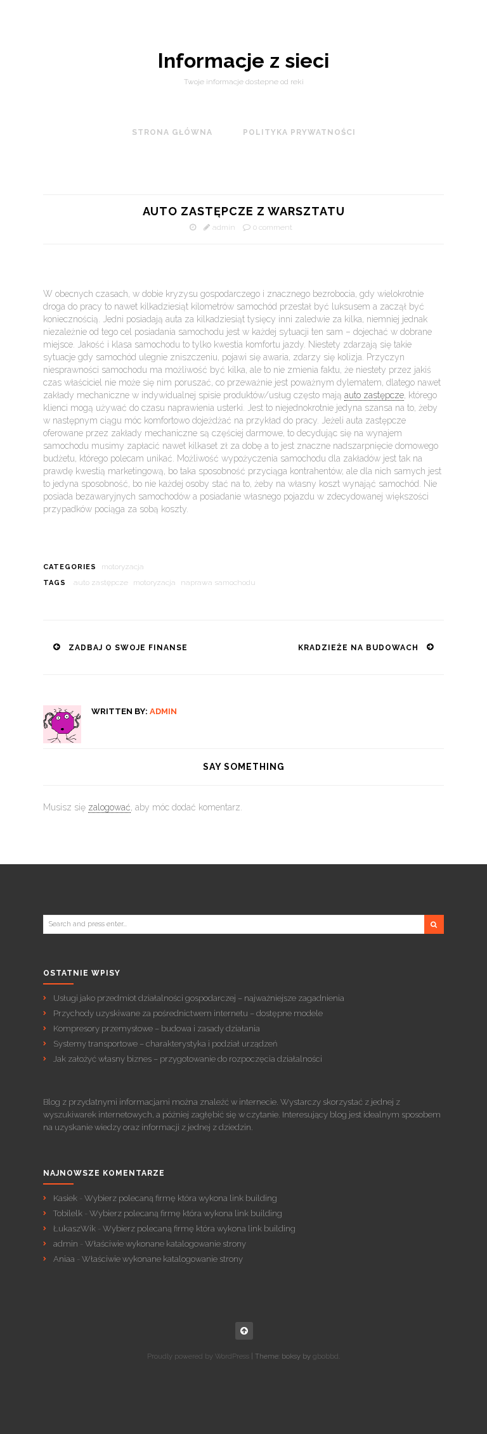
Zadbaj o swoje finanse (128, 647)
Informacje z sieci (243, 61)
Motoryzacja (122, 566)
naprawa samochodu (218, 582)
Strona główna (172, 132)
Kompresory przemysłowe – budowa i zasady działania (156, 1028)
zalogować (109, 807)
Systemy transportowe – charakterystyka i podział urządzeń (165, 1043)
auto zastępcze (374, 395)
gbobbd (326, 1356)
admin (223, 227)
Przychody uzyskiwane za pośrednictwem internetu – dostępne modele (188, 1013)
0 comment (272, 227)
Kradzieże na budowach (358, 647)
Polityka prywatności (299, 132)
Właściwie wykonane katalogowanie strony (165, 1243)
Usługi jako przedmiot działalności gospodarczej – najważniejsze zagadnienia (198, 998)
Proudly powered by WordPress (198, 1356)
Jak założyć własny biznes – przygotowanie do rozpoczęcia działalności (187, 1059)
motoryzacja (154, 582)
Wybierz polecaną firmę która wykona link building (180, 1198)
